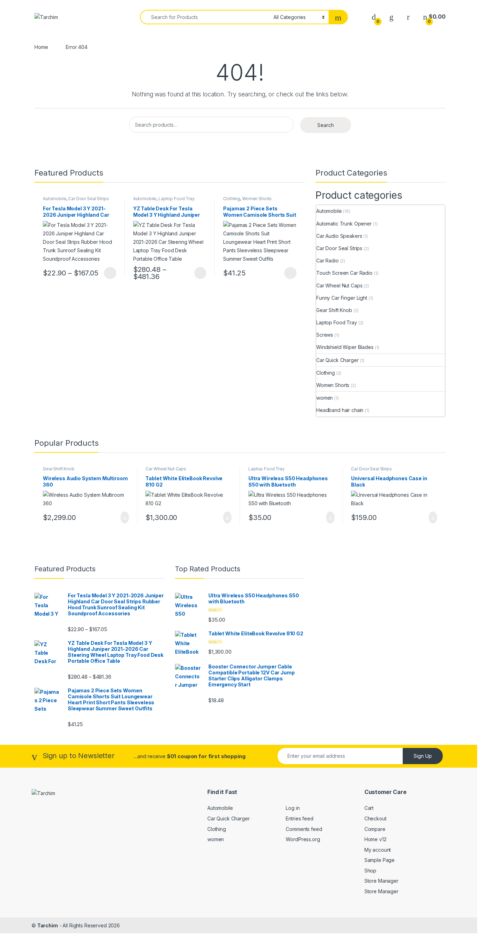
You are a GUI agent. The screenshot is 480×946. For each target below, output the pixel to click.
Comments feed (304, 829)
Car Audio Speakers (339, 236)
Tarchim (47, 925)
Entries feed (299, 818)
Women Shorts (257, 198)
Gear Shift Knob (334, 310)
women (324, 398)
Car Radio (327, 261)
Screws (324, 335)
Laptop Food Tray (176, 198)
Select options (107, 273)
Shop (370, 871)
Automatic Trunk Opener (344, 224)
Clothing (231, 198)
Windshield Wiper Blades (345, 347)
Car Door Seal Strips (88, 198)
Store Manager (381, 881)
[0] (374, 16)
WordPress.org (303, 839)
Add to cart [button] (124, 517)
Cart (369, 808)
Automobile (54, 198)
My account (377, 850)
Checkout (375, 818)
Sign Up (423, 756)
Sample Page (379, 860)
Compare (374, 829)
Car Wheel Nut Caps (339, 285)
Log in (292, 808)
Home (41, 47)
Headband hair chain (339, 410)
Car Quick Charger (337, 360)
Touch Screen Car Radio (344, 273)
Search (325, 125)
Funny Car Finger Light (341, 298)
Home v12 (375, 839)
